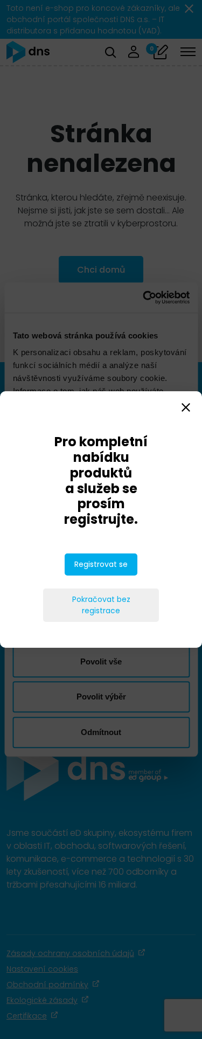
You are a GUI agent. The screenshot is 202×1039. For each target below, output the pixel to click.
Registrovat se (101, 564)
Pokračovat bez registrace (101, 605)
